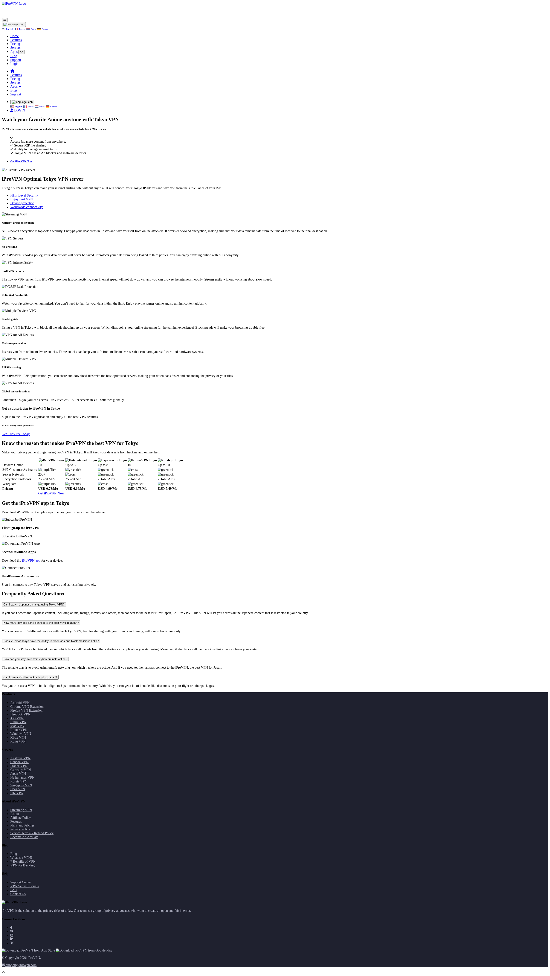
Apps (14, 51)
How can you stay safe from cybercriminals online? (35, 659)
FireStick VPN (20, 714)
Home (14, 36)
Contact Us (18, 894)
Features (16, 40)
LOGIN (19, 110)
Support (15, 60)
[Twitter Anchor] (12, 943)
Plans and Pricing (22, 825)
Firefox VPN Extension (26, 710)
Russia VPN (18, 781)
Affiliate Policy (20, 817)
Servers (15, 47)
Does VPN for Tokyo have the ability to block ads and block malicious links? (51, 641)
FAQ (13, 890)
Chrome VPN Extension (27, 706)
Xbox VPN (18, 737)
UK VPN (16, 793)
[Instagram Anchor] (11, 935)
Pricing (15, 44)
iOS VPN (17, 718)
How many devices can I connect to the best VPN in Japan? (41, 622)
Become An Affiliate (24, 837)
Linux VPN (18, 722)
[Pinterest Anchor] (11, 931)
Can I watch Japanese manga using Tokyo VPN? (33, 604)
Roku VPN (18, 741)
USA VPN (17, 789)
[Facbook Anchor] (11, 927)
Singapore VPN (21, 785)
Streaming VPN (21, 810)
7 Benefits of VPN (23, 861)
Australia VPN (20, 758)
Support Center (20, 882)
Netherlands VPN (22, 777)
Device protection (22, 203)
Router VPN (19, 730)
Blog (13, 56)
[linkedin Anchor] (11, 939)
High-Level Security (24, 195)
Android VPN (20, 703)
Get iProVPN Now (21, 161)
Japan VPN (18, 773)
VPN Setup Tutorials (24, 886)
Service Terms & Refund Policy (31, 833)
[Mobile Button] (5, 20)
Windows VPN (20, 733)
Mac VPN (17, 726)
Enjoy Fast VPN (21, 199)
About (14, 814)
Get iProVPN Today (16, 434)
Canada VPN (19, 762)
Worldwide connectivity (26, 207)
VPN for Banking (22, 865)
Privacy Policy (20, 829)
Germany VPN (20, 770)
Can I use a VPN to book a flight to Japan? (30, 677)
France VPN (19, 766)
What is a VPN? (21, 857)
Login (14, 64)
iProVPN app (31, 560)
